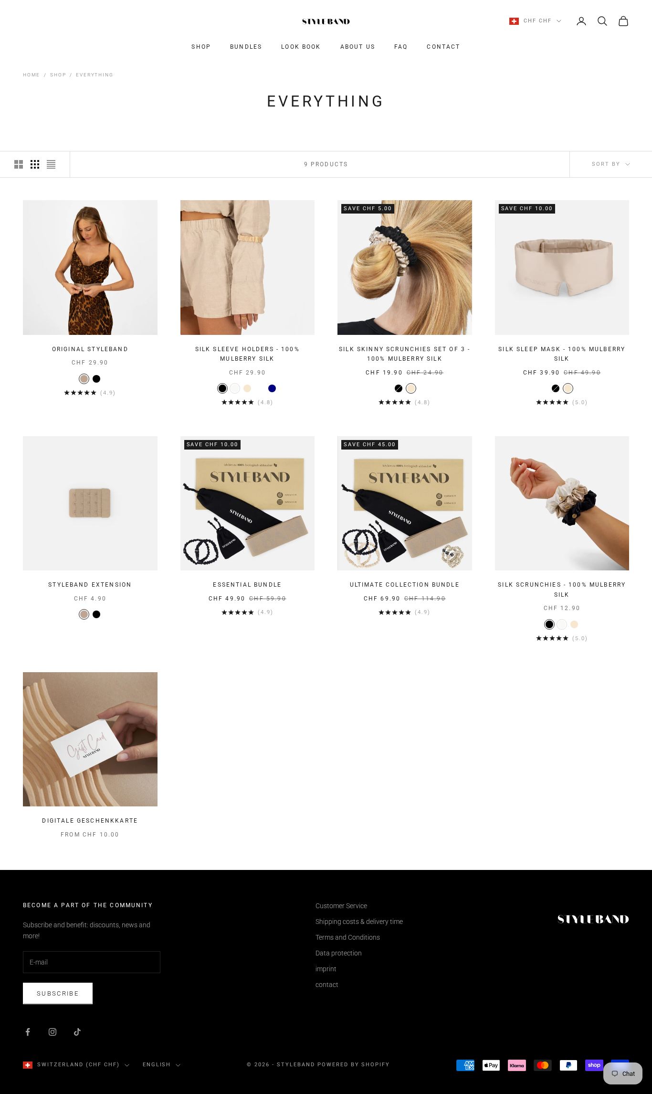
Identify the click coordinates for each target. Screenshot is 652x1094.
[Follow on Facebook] (27, 1032)
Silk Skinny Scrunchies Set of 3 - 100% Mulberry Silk (404, 354)
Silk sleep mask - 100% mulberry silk (561, 354)
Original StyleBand (90, 349)
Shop (201, 46)
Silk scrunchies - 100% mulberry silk (562, 589)
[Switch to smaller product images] (35, 164)
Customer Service (341, 906)
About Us (357, 46)
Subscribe (58, 993)
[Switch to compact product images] (51, 164)
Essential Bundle (247, 584)
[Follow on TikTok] (77, 1032)
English (157, 1065)
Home (31, 74)
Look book (301, 46)
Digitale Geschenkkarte (90, 820)
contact (443, 46)
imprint (326, 969)
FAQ (401, 46)
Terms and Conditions (347, 937)
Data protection (338, 953)
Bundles (246, 46)
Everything (94, 74)
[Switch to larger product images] (18, 164)
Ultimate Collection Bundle (405, 584)
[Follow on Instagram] (52, 1032)
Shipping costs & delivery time (359, 921)
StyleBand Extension (90, 584)
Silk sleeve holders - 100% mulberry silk (247, 354)
